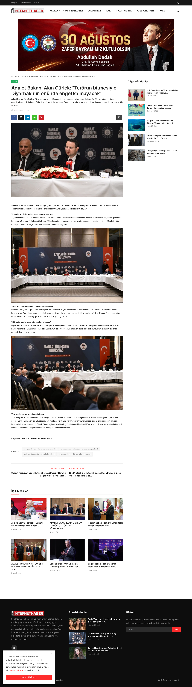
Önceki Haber (60, 468)
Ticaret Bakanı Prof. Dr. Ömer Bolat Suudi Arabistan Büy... (105, 524)
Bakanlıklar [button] (94, 11)
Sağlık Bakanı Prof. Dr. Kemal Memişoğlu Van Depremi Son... (65, 565)
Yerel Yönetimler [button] (145, 11)
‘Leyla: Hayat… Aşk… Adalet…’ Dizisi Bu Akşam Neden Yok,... (105, 649)
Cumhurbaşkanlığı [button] (73, 11)
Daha (162, 11)
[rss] (14, 648)
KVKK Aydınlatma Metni (168, 680)
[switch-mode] (179, 3)
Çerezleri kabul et (28, 677)
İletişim (14, 2)
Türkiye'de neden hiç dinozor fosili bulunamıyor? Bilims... (162, 152)
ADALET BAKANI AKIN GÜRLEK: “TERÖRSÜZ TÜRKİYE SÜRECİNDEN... (66, 525)
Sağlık (24, 76)
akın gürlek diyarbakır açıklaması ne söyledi (40, 449)
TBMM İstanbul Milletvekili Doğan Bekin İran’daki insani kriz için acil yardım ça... (95, 474)
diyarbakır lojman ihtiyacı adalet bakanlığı (75, 454)
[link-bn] (96, 45)
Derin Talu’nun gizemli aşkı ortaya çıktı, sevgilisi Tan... (104, 620)
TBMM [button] (108, 11)
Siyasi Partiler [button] (124, 11)
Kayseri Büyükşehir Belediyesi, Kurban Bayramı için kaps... (160, 106)
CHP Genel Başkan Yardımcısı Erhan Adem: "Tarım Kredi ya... (163, 91)
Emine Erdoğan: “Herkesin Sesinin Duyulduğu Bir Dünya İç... (162, 136)
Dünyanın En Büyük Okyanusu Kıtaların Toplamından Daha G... (160, 121)
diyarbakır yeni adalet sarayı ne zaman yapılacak (79, 449)
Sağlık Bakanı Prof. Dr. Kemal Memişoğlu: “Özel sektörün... (102, 565)
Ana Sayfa (55, 11)
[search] (178, 10)
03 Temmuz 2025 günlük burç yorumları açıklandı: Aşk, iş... (102, 634)
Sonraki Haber (75, 468)
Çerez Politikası (25, 2)
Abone (176, 629)
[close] (51, 653)
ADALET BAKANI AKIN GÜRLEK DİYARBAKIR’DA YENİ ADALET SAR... (27, 566)
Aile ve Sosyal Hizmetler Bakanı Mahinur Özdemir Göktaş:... (27, 524)
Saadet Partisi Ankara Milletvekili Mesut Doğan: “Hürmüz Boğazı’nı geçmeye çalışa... (38, 474)
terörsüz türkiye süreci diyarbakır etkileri (39, 454)
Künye (36, 2)
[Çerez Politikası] (17, 670)
